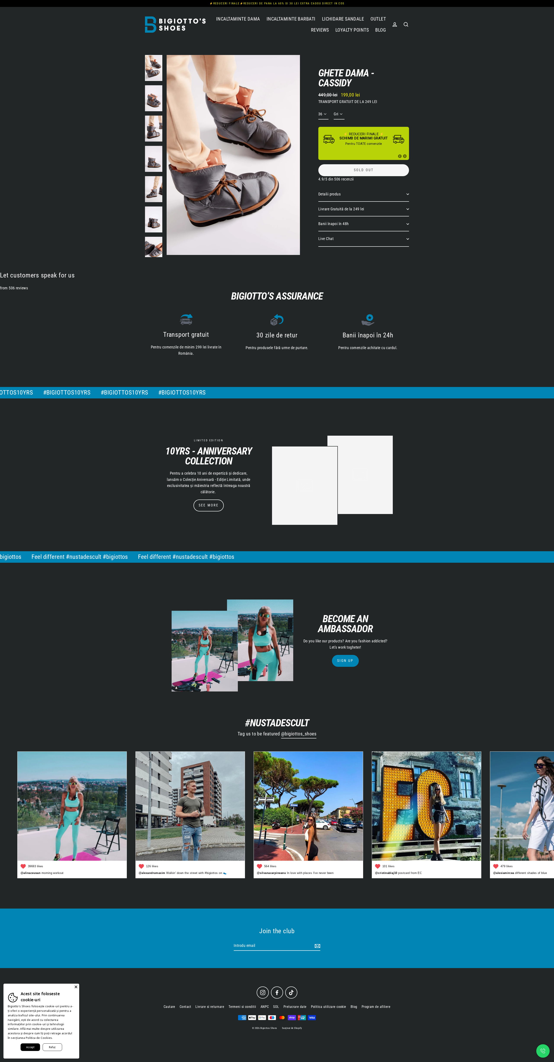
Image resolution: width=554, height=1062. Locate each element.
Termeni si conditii (242, 1007)
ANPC (265, 1007)
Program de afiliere (376, 1007)
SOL (276, 1007)
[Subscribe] (316, 946)
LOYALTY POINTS (352, 30)
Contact (185, 1007)
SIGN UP (345, 661)
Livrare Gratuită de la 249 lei (341, 209)
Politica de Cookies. (39, 1038)
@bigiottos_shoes (298, 733)
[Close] (76, 987)
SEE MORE (209, 505)
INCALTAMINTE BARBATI (291, 19)
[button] (400, 156)
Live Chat (325, 238)
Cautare (169, 1007)
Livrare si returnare (209, 1007)
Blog (354, 1007)
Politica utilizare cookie (328, 1007)
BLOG (380, 30)
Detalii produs (329, 194)
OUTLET (378, 19)
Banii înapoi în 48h (333, 223)
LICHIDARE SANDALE (343, 19)
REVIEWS (320, 30)
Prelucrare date (295, 1007)
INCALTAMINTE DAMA (238, 19)
